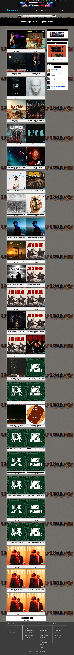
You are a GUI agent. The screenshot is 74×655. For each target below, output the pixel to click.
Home (37, 10)
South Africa (42, 637)
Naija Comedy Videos (29, 628)
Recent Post (12, 632)
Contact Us (57, 627)
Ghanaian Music (43, 632)
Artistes (57, 10)
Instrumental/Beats (44, 635)
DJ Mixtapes (42, 633)
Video (64, 66)
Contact (63, 10)
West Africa (42, 639)
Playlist (41, 647)
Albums (51, 10)
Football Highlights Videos (30, 632)
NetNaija (43, 651)
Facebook (51, 0)
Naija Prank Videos (29, 630)
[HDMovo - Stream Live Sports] (37, 6)
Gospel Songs (42, 628)
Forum (41, 10)
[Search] (67, 10)
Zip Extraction (58, 635)
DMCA (56, 639)
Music (46, 10)
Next (28, 617)
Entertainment (60, 71)
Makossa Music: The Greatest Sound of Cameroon (60, 77)
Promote (56, 633)
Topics (50, 66)
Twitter (56, 0)
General (11, 627)
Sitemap (39, 651)
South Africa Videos (29, 635)
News (11, 628)
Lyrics (11, 630)
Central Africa (43, 644)
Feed (28, 0)
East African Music (44, 646)
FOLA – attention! (57, 60)
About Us (57, 628)
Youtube (66, 0)
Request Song (58, 637)
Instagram (61, 0)
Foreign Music (43, 640)
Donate (56, 640)
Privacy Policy (58, 630)
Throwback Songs (43, 630)
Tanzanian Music (43, 642)
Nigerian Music (43, 627)
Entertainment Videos (29, 637)
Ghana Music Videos (29, 633)
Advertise (57, 632)
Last (31, 617)
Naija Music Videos (29, 627)
